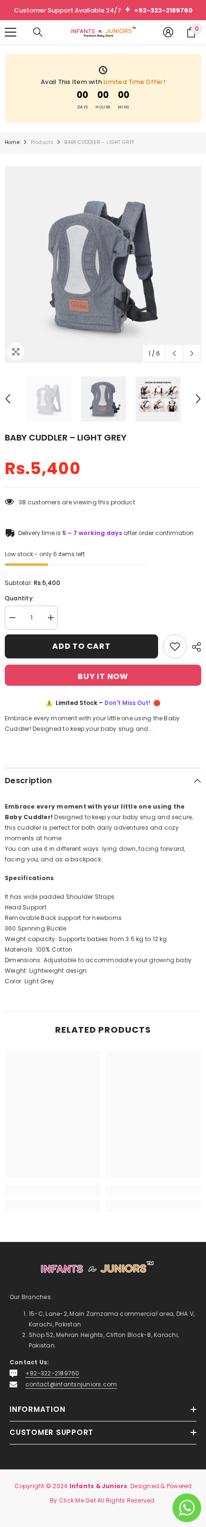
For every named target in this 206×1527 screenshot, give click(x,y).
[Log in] (168, 32)
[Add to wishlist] (175, 646)
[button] (174, 353)
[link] (53, 1190)
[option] (103, 264)
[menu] (10, 32)
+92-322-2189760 (52, 1373)
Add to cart (81, 646)
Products (42, 142)
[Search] (38, 32)
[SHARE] (194, 646)
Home (12, 142)
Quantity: (19, 598)
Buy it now (103, 676)
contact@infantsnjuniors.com (71, 1384)
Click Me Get (77, 1500)
